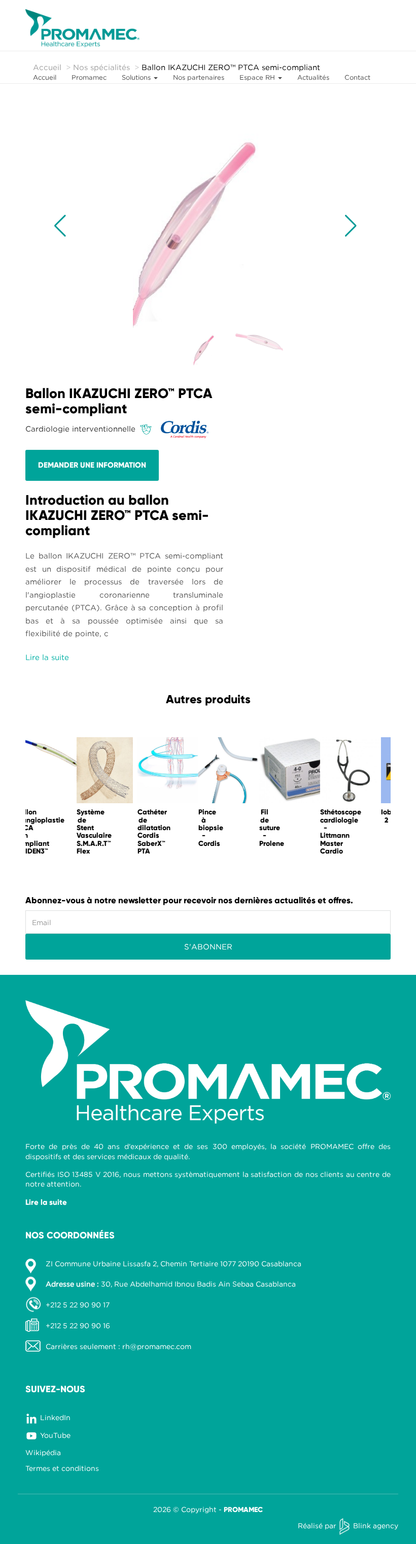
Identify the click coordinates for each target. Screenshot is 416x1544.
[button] (60, 226)
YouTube (55, 1435)
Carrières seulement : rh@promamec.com (118, 1346)
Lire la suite (46, 1202)
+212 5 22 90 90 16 (78, 1325)
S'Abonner (208, 946)
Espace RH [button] (258, 77)
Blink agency (375, 1525)
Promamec (89, 77)
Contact (357, 77)
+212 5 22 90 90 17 (78, 1304)
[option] (56, 798)
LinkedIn (55, 1417)
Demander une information (92, 465)
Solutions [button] (137, 77)
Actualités (313, 77)
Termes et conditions (62, 1468)
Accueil (44, 77)
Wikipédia (43, 1452)
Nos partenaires (198, 77)
